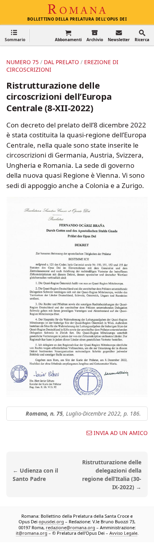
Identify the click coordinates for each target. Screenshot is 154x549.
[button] (15, 35)
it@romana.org (31, 533)
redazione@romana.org (70, 527)
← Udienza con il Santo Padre (35, 475)
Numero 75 (22, 62)
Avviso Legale (123, 533)
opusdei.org (51, 522)
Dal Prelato (61, 62)
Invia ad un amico (121, 433)
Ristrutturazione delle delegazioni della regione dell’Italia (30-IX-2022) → (111, 474)
